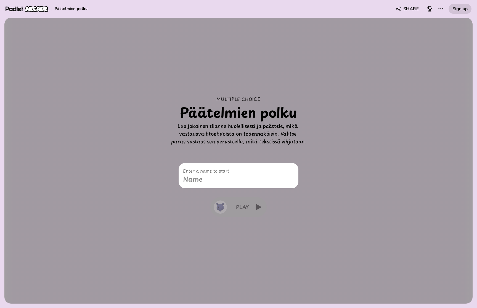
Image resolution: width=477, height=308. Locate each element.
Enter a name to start (206, 170)
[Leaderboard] (429, 8)
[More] (440, 8)
